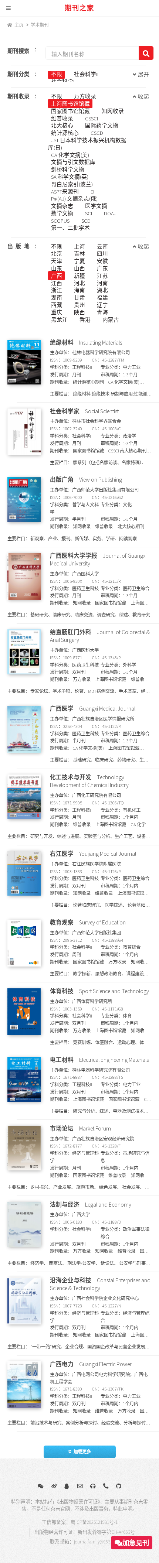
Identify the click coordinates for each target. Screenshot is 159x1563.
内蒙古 (110, 319)
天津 (56, 261)
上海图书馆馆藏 (70, 103)
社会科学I (62, 81)
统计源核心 (65, 133)
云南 (102, 246)
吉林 (79, 253)
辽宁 (102, 305)
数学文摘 (62, 213)
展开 (143, 74)
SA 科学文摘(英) (69, 177)
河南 (102, 283)
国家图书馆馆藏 (70, 110)
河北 (79, 283)
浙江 (56, 290)
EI (92, 191)
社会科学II (86, 74)
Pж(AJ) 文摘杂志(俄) (74, 198)
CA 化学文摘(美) (70, 154)
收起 (143, 96)
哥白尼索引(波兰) (72, 184)
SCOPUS (60, 220)
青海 (102, 312)
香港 (85, 319)
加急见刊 (135, 1542)
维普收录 (62, 118)
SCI (88, 213)
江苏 (102, 275)
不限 (56, 74)
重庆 (56, 312)
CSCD (97, 133)
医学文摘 (96, 206)
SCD (86, 220)
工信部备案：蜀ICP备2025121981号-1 (80, 1522)
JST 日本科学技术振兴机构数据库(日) (87, 144)
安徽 (102, 261)
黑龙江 (59, 319)
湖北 (102, 290)
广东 (102, 268)
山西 (79, 268)
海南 (79, 290)
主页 (18, 25)
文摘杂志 (62, 206)
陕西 (79, 312)
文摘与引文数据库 (73, 162)
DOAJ (110, 213)
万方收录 (85, 96)
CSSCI (91, 118)
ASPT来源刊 (65, 191)
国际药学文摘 (101, 125)
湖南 (56, 297)
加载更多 (82, 1451)
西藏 (56, 305)
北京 (56, 253)
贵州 (79, 305)
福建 (102, 297)
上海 (79, 246)
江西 (56, 283)
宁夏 (79, 261)
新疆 (79, 275)
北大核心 (62, 125)
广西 (56, 275)
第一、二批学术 (70, 228)
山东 (56, 268)
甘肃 (79, 297)
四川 (102, 253)
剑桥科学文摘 (67, 169)
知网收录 (113, 110)
